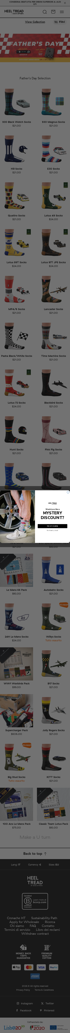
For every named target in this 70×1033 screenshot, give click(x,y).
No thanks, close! (52, 530)
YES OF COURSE (52, 526)
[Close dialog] (68, 492)
